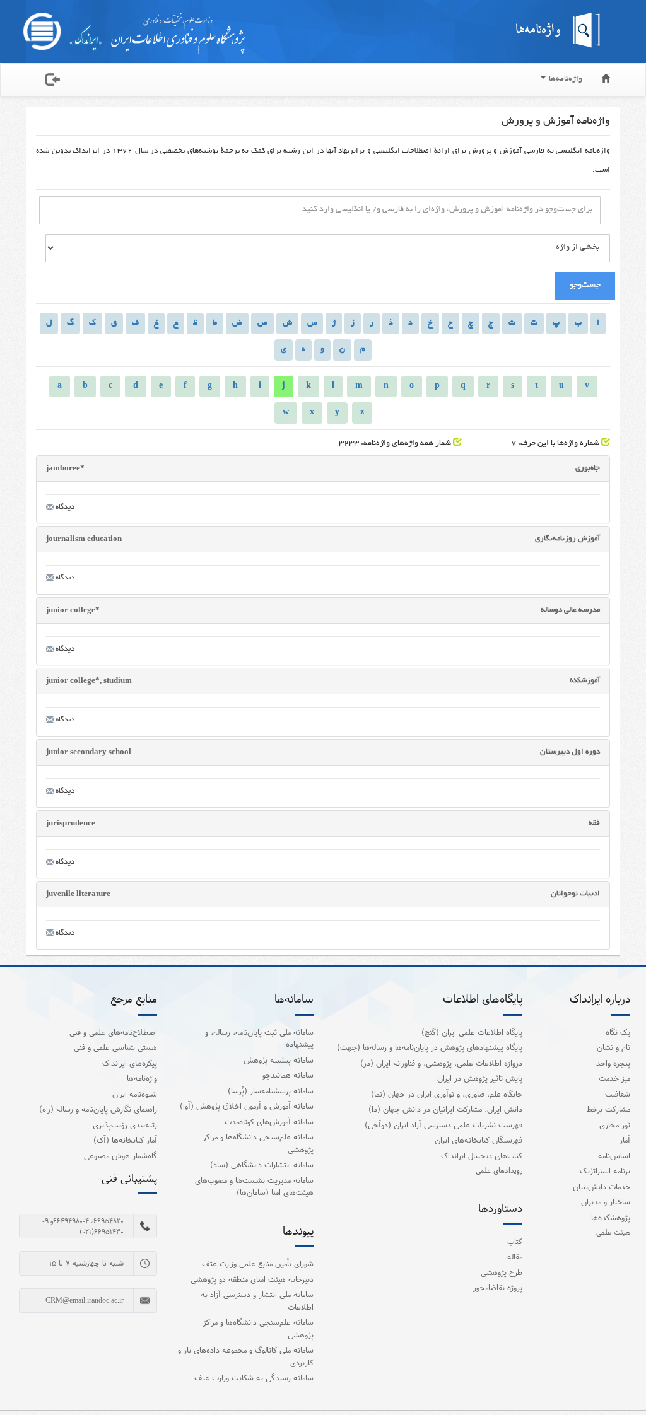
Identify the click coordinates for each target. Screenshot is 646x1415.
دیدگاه (64, 507)
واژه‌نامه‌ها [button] (564, 79)
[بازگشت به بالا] (620, 1380)
